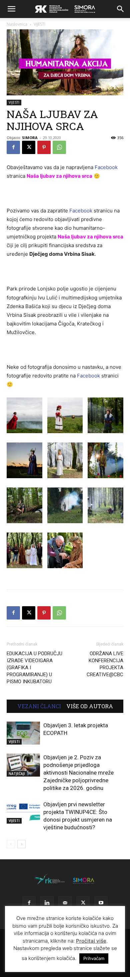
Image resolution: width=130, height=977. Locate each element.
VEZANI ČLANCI (39, 706)
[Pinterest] (44, 147)
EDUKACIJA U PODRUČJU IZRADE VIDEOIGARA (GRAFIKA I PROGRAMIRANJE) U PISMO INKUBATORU (34, 668)
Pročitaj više (91, 941)
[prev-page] (11, 844)
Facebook (106, 167)
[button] (11, 9)
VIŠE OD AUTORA (89, 706)
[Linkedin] (47, 903)
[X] (28, 147)
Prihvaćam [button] (93, 958)
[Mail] (65, 903)
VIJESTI (39, 24)
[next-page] (21, 844)
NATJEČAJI (17, 773)
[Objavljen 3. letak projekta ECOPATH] (23, 733)
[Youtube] (101, 903)
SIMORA (30, 137)
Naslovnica (17, 24)
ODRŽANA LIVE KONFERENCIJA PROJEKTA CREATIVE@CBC (105, 664)
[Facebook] (13, 147)
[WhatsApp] (59, 147)
